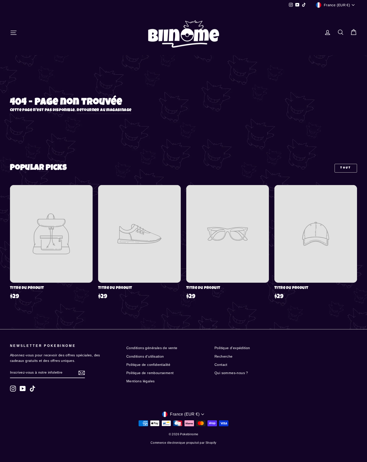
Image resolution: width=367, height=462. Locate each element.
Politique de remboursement (150, 373)
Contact (220, 365)
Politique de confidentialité (148, 365)
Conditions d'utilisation (145, 356)
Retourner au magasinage (104, 110)
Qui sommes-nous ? (231, 373)
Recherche (223, 356)
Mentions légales (140, 381)
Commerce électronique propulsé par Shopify (183, 443)
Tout (345, 168)
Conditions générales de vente (152, 348)
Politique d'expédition (232, 348)
